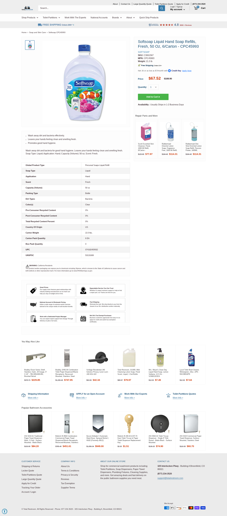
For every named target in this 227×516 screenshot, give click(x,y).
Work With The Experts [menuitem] (75, 17)
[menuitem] (198, 4)
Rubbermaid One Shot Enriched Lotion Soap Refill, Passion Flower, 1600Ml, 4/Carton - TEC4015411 (194, 147)
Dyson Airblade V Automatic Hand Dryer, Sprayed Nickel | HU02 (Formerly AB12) (97, 438)
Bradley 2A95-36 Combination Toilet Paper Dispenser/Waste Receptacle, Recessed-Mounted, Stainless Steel (66, 373)
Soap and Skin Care (37, 32)
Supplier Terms (68, 488)
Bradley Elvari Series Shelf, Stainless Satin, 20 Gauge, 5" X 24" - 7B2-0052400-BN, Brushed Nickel (35, 373)
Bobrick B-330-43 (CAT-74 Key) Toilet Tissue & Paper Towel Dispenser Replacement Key (129, 439)
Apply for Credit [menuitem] (182, 4)
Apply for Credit (29, 483)
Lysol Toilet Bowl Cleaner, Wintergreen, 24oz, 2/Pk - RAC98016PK (189, 372)
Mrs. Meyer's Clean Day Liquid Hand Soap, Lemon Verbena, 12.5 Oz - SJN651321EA (158, 373)
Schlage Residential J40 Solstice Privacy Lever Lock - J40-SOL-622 (97, 372)
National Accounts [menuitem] (99, 17)
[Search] (161, 8)
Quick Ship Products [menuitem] (148, 17)
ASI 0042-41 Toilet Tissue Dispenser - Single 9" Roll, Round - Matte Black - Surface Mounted (160, 439)
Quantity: (142, 87)
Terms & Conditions (70, 471)
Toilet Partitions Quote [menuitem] (164, 4)
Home (24, 32)
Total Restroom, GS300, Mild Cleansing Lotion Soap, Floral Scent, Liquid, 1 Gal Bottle (129, 372)
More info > (33, 398)
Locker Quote (28, 471)
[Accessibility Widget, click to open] (4, 511)
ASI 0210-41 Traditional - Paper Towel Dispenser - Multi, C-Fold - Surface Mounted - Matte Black (33, 439)
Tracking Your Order (31, 488)
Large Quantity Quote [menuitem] (142, 4)
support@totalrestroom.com (170, 478)
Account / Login (29, 492)
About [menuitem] (115, 4)
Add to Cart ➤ (153, 97)
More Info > (81, 398)
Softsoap (143, 52)
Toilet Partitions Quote (32, 475)
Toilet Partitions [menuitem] (50, 17)
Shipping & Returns (31, 466)
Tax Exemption (68, 483)
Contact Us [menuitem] (125, 4)
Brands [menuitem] (115, 17)
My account (176, 9)
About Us (65, 466)
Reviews (65, 479)
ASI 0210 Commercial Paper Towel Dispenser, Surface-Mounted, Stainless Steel (190, 438)
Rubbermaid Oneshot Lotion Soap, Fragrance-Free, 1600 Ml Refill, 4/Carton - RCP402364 (169, 147)
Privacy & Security (69, 475)
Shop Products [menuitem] (28, 17)
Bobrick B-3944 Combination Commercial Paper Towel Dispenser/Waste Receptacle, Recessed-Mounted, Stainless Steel (66, 439)
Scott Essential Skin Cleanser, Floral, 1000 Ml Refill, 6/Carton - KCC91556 (146, 147)
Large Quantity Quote (31, 479)
